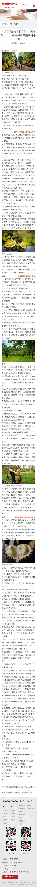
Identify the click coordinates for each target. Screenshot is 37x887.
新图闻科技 (29, 884)
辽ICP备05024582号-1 (13, 884)
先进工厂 (12, 810)
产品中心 (21, 801)
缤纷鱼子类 (21, 818)
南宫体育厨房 (14, 24)
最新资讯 (5, 24)
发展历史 (4, 817)
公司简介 (4, 810)
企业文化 (4, 813)
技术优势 (12, 813)
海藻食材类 (21, 821)
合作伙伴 (4, 823)
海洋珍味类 (21, 811)
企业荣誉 (4, 820)
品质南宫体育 (14, 803)
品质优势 (12, 817)
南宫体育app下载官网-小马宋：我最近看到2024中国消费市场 (17, 793)
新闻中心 (29, 801)
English (25, 5)
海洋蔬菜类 (21, 805)
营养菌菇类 (21, 808)
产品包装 (20, 824)
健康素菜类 (21, 814)
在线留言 (12, 877)
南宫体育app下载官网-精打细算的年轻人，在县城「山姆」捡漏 (19, 787)
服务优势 (12, 820)
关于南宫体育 (6, 803)
